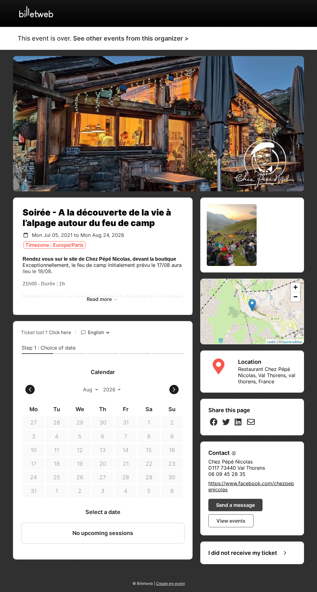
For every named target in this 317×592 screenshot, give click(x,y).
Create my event (170, 583)
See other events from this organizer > (131, 38)
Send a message (235, 505)
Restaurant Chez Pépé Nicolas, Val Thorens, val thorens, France (266, 375)
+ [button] (295, 287)
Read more (100, 299)
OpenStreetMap (292, 342)
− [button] (295, 297)
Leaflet (271, 342)
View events (230, 521)
